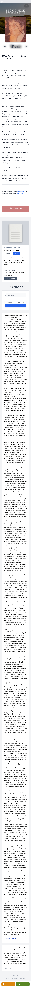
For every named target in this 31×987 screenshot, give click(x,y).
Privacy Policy (11, 980)
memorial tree (21, 191)
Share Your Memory (10, 278)
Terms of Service (20, 980)
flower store (20, 194)
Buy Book (16, 253)
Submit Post (15, 306)
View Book (7, 253)
